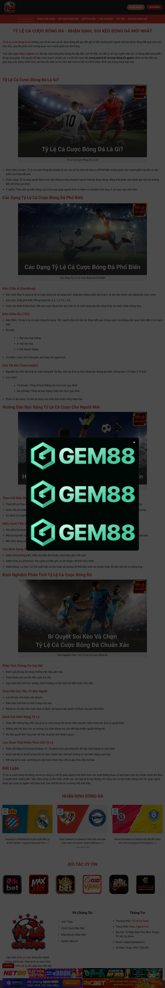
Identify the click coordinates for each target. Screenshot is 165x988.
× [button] (134, 442)
